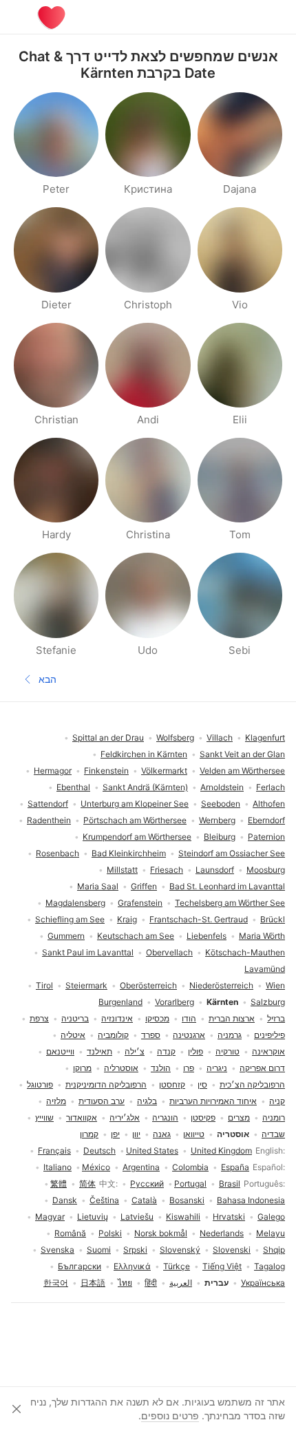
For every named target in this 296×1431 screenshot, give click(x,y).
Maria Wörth (262, 936)
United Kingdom (221, 1150)
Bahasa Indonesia (251, 1200)
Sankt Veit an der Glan (242, 754)
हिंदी (151, 1283)
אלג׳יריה (124, 1117)
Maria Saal (97, 886)
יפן (115, 1134)
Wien (275, 985)
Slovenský (180, 1249)
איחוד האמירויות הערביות (213, 1101)
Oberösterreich (148, 985)
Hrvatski (229, 1216)
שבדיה (273, 1134)
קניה (277, 1101)
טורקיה (227, 1051)
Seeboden (220, 803)
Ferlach (270, 787)
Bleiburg (219, 836)
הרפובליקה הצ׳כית (252, 1084)
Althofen (269, 803)
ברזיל (276, 1018)
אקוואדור (81, 1117)
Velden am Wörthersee (242, 770)
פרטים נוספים (170, 1415)
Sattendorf (48, 803)
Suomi (99, 1249)
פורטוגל (40, 1084)
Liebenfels (206, 936)
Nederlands (222, 1233)
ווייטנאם (60, 1051)
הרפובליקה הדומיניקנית (106, 1084)
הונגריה (165, 1117)
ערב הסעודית (101, 1101)
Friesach (166, 870)
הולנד (161, 1068)
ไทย (125, 1283)
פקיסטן (203, 1117)
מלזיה (56, 1101)
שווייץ (44, 1117)
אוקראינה (268, 1051)
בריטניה (75, 1018)
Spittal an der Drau (108, 737)
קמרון (89, 1134)
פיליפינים (269, 1035)
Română (70, 1233)
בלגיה (147, 1101)
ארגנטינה (189, 1035)
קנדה (166, 1051)
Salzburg (268, 1002)
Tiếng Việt (222, 1266)
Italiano (57, 1167)
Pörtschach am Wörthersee (135, 820)
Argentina (141, 1167)
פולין (195, 1051)
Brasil (229, 1183)
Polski (110, 1233)
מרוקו (82, 1068)
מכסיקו (157, 1018)
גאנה (162, 1134)
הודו (189, 1018)
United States (152, 1150)
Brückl (272, 919)
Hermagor (53, 770)
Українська (263, 1283)
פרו (188, 1068)
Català (144, 1200)
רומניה (273, 1117)
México (96, 1167)
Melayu (270, 1233)
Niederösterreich (221, 985)
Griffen (144, 886)
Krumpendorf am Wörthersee (137, 836)
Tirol (44, 985)
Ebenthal (73, 787)
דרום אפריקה (262, 1068)
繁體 (58, 1183)
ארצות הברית (232, 1018)
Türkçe (176, 1266)
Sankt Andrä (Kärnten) (145, 787)
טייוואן (193, 1134)
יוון (136, 1134)
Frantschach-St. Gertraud (198, 919)
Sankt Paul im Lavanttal (88, 952)
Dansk (64, 1200)
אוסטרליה (121, 1068)
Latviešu (137, 1216)
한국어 (55, 1283)
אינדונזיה (117, 1018)
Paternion (266, 836)
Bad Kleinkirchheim (129, 853)
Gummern (66, 936)
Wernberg (217, 820)
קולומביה (113, 1035)
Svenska (57, 1249)
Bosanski (186, 1200)
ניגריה (217, 1068)
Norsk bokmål (160, 1233)
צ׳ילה (135, 1051)
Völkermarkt (164, 770)
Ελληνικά (132, 1266)
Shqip (274, 1249)
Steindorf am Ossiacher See (231, 853)
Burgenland (120, 1002)
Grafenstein (140, 903)
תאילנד (99, 1051)
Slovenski (232, 1249)
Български (79, 1266)
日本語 (93, 1283)
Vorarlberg (174, 1002)
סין (202, 1084)
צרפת (39, 1018)
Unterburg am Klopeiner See (135, 803)
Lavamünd (264, 969)
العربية (180, 1283)
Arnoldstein (222, 787)
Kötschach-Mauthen (245, 952)
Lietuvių (92, 1216)
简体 (87, 1183)
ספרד (150, 1035)
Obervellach (169, 952)
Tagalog (269, 1266)
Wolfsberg (175, 737)
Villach (220, 737)
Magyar (50, 1216)
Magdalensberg (75, 903)
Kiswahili (183, 1216)
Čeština (104, 1200)
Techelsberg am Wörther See (230, 903)
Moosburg (265, 870)
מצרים (239, 1117)
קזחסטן (172, 1084)
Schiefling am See (70, 919)
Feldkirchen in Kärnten (144, 754)
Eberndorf (266, 820)
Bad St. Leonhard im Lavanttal (227, 886)
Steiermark (86, 985)
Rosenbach (57, 853)
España (235, 1167)
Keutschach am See (135, 936)
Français (54, 1150)
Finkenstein (106, 770)
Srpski (135, 1249)
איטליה (73, 1035)
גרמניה (230, 1035)
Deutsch (99, 1150)
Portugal (190, 1183)
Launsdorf (214, 870)
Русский (147, 1183)
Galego (271, 1216)
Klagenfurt (265, 737)
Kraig (127, 919)
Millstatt (122, 870)
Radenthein (49, 820)
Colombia (190, 1167)
